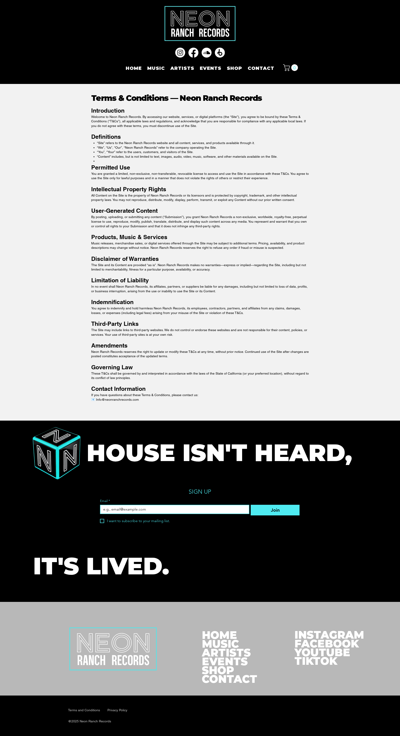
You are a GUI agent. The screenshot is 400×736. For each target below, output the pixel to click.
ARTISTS (226, 652)
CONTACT (229, 679)
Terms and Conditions (84, 710)
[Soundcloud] (207, 53)
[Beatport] (220, 53)
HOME (219, 635)
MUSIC (220, 644)
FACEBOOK (326, 643)
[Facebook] (193, 53)
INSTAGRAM (329, 634)
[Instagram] (180, 53)
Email (105, 501)
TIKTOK (315, 661)
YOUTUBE (322, 652)
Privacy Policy (117, 710)
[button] (291, 67)
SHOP (218, 670)
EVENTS (225, 661)
